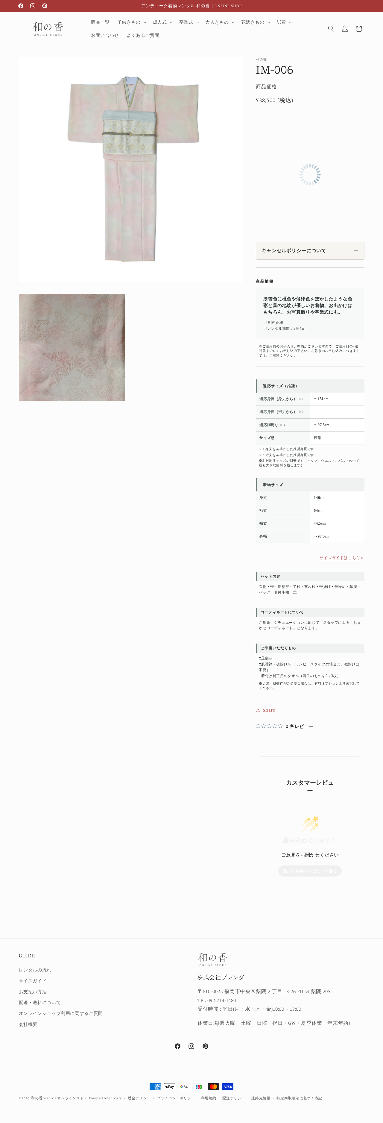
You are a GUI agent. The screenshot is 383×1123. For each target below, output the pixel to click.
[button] (131, 22)
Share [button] (269, 709)
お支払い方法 (33, 991)
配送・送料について (40, 1002)
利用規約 (208, 1098)
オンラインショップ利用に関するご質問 (61, 1013)
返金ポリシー (139, 1098)
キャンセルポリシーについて (294, 251)
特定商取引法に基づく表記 (299, 1098)
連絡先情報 (260, 1098)
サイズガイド (33, 980)
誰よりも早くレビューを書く (310, 871)
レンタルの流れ (35, 969)
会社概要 (28, 1024)
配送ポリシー (233, 1098)
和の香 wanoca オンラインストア (59, 1098)
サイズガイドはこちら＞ (342, 557)
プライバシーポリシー (176, 1098)
